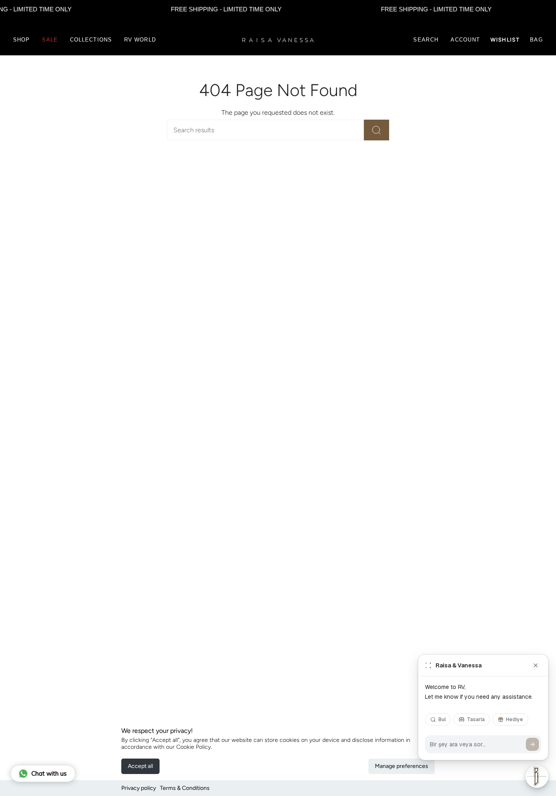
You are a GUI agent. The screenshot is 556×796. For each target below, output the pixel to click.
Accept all (140, 766)
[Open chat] (536, 776)
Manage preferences (401, 766)
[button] (21, 40)
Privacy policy (138, 788)
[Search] (376, 130)
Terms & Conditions (185, 788)
